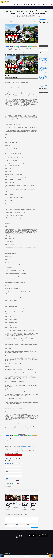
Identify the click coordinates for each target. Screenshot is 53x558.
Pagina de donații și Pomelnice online (28, 446)
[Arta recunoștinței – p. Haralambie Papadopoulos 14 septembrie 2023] (51, 555)
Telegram (17, 541)
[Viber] (23, 46)
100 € (19, 458)
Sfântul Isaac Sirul (43, 84)
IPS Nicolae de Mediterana (44, 59)
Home (17, 15)
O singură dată (8, 463)
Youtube (40, 36)
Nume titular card (7, 474)
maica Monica (45, 61)
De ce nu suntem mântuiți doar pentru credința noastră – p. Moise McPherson (25, 505)
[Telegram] (19, 46)
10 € (10, 458)
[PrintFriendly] (31, 46)
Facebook (17, 540)
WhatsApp (42, 86)
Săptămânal (13, 463)
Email (17, 524)
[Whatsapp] (15, 46)
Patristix (42, 79)
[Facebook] (7, 46)
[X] (11, 46)
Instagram (41, 40)
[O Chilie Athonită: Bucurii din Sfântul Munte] (5, 1)
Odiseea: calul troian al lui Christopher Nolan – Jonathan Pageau (34, 505)
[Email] (27, 46)
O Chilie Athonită (43, 63)
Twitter (40, 30)
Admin (10, 490)
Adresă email (6, 471)
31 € (13, 458)
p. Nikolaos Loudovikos (45, 70)
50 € (16, 458)
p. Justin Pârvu (41, 69)
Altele (9, 460)
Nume (6, 524)
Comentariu (7, 516)
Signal (40, 34)
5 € (8, 458)
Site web (28, 524)
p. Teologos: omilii (43, 77)
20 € (5, 458)
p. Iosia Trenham (42, 68)
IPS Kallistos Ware (41, 58)
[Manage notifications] (1, 555)
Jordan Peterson (41, 61)
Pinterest (40, 38)
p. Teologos (44, 76)
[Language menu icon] (51, 4)
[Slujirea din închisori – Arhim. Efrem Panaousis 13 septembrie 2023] (2, 555)
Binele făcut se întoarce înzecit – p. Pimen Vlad (17, 504)
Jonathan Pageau (44, 60)
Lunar (19, 463)
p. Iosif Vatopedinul (45, 68)
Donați (6, 478)
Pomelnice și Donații (42, 19)
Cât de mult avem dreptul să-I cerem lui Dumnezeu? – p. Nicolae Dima (8, 505)
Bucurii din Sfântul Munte (23, 15)
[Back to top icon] (47, 553)
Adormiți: (6, 468)
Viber (40, 32)
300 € (6, 460)
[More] (35, 46)
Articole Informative (32, 15)
